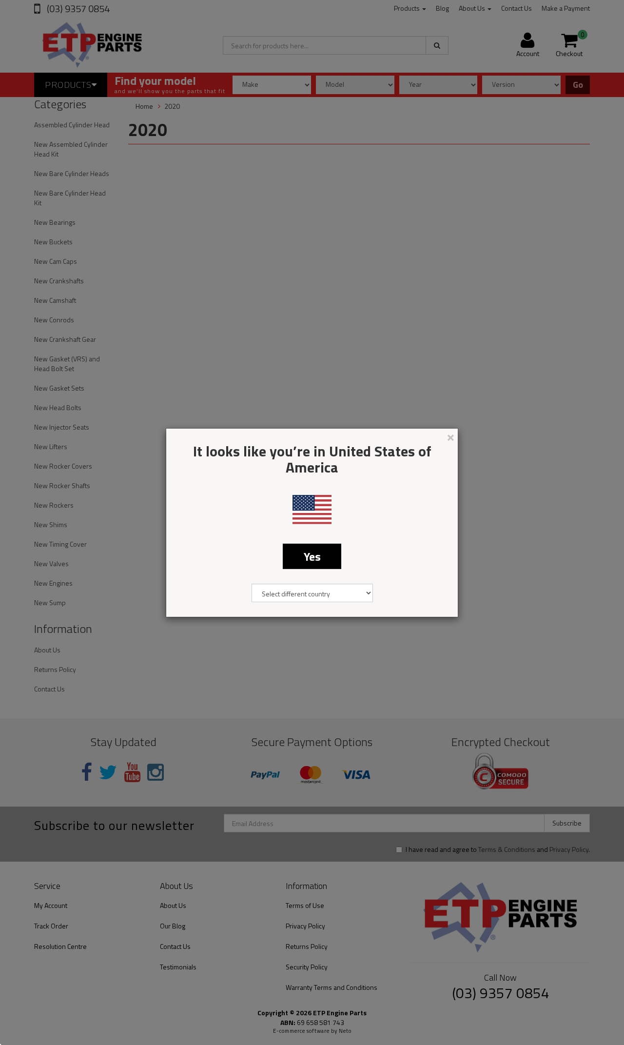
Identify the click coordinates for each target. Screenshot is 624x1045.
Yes (312, 556)
